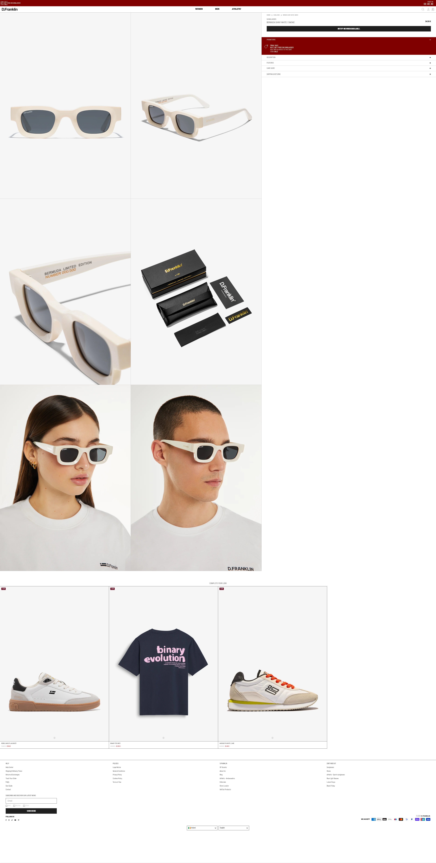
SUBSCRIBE (31, 811)
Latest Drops (331, 782)
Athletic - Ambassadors (227, 778)
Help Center (9, 767)
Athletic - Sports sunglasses (336, 775)
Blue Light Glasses (333, 778)
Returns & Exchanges (12, 775)
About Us (222, 771)
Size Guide (9, 786)
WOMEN (268, 15)
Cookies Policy (117, 778)
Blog (221, 775)
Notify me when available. (349, 29)
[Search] (423, 9)
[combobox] (202, 828)
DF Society (223, 767)
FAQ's (7, 782)
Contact (8, 789)
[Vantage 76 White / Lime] (272, 663)
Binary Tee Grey (115, 743)
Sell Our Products (225, 789)
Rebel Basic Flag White (8, 743)
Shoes (329, 771)
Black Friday (331, 786)
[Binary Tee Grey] (163, 663)
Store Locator (224, 786)
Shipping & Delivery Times (14, 771)
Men (9, 805)
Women (18, 805)
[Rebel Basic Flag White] (54, 663)
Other (27, 805)
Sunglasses (277, 15)
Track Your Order (11, 778)
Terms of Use (117, 782)
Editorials (223, 782)
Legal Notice (117, 767)
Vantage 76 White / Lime (226, 743)
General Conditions (119, 771)
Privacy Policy (117, 775)
